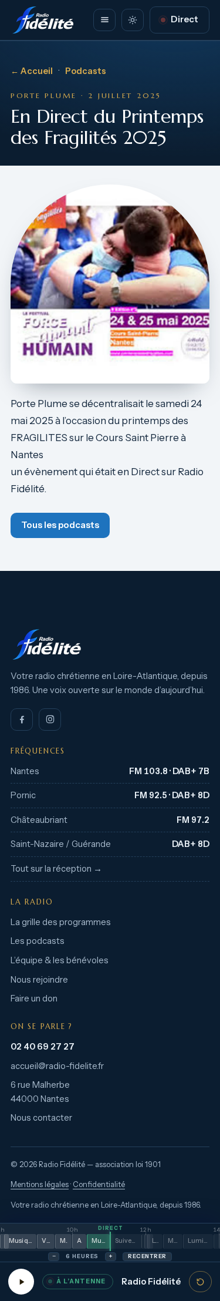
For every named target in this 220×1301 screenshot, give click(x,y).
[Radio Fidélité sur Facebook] (22, 719)
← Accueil (32, 71)
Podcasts (85, 71)
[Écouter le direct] (21, 1282)
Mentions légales (40, 1184)
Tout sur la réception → (56, 868)
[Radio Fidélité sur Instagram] (50, 719)
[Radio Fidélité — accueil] (43, 20)
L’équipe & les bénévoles (60, 960)
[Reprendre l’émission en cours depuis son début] (200, 1281)
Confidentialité (99, 1184)
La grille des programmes (61, 922)
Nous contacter (41, 1117)
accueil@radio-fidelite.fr (57, 1066)
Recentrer (147, 1256)
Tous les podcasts (60, 525)
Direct (184, 19)
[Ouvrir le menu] (104, 20)
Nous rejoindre (39, 979)
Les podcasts (38, 941)
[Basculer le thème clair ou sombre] (132, 20)
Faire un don (34, 998)
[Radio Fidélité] (110, 644)
